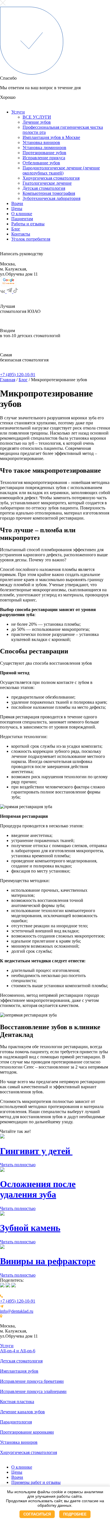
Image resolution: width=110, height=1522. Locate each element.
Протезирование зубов (44, 152)
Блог (15, 228)
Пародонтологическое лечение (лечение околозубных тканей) (61, 170)
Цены (16, 208)
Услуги (18, 112)
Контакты (20, 234)
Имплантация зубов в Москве (51, 137)
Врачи (17, 203)
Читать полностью (18, 1164)
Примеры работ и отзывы (36, 1482)
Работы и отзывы (28, 223)
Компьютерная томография (49, 193)
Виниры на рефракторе (47, 1261)
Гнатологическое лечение (47, 183)
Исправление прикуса (44, 157)
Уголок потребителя (30, 239)
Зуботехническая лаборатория (51, 198)
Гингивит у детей (36, 1151)
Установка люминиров (44, 147)
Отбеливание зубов (41, 162)
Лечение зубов (37, 122)
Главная (7, 379)
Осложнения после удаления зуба (38, 1189)
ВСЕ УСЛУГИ (37, 117)
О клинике (21, 213)
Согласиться (37, 1514)
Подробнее (75, 1514)
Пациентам (22, 218)
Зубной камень (30, 1228)
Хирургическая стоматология (51, 178)
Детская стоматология (44, 188)
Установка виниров (41, 142)
